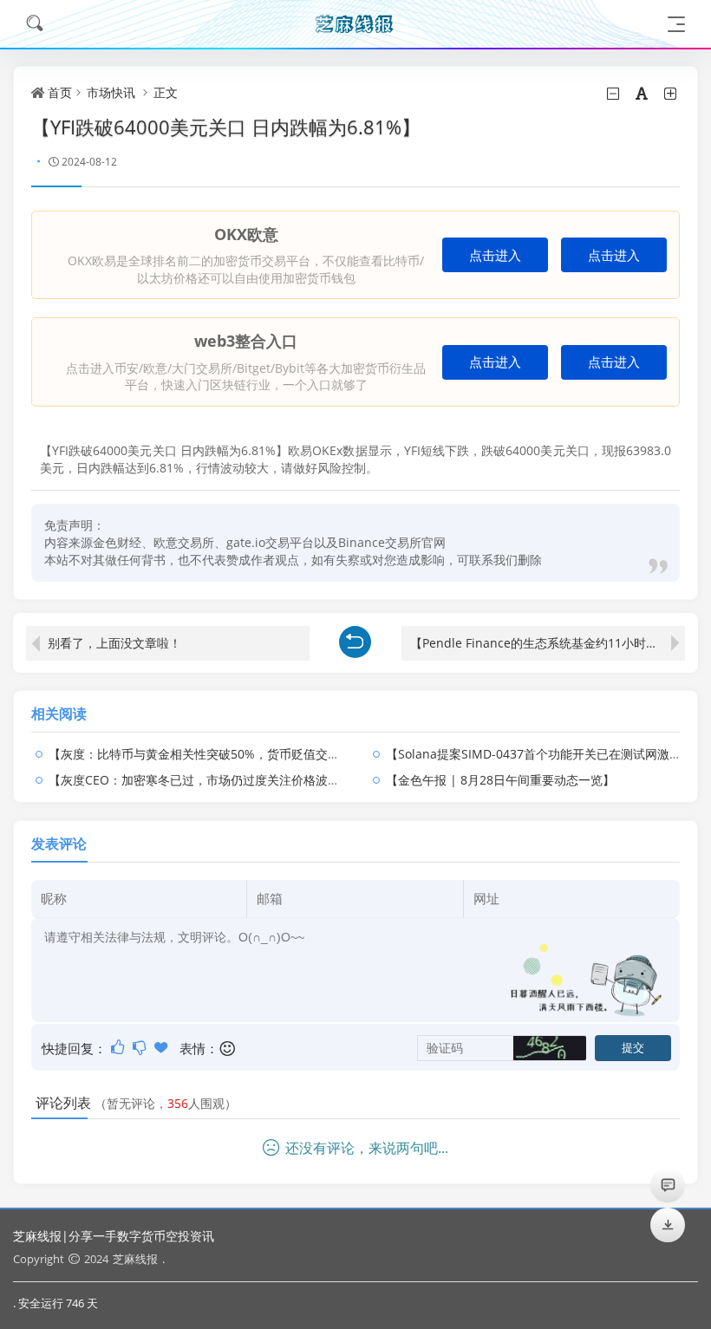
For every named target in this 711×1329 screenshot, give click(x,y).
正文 (165, 92)
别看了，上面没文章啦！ (114, 643)
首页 (60, 92)
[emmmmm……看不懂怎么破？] (141, 1047)
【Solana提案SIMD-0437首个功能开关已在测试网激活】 (540, 754)
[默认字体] (643, 93)
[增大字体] (671, 93)
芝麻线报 (135, 1259)
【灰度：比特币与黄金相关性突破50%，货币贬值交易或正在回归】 (231, 754)
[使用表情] (228, 1048)
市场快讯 (111, 92)
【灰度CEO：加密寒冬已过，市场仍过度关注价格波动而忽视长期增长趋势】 (255, 780)
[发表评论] (668, 1184)
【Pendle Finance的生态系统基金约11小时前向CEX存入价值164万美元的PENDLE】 (547, 643)
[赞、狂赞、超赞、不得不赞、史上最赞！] (162, 1047)
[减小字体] (614, 93)
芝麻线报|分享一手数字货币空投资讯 (113, 1236)
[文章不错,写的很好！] (119, 1047)
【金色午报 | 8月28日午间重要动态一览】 (500, 780)
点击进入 (495, 255)
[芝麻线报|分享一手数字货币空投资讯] (355, 24)
